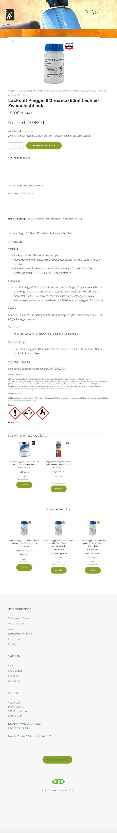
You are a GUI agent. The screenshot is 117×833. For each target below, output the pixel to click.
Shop (19, 91)
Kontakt (12, 644)
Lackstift (29, 91)
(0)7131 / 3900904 (18, 728)
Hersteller (13, 675)
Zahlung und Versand (19, 618)
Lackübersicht (15, 670)
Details (24, 484)
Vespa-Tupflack (46, 91)
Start (11, 91)
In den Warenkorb (44, 145)
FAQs (11, 665)
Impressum (14, 639)
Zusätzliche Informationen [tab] (44, 218)
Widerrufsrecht (16, 623)
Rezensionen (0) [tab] (72, 218)
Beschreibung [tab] (16, 218)
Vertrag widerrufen (57, 759)
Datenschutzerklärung (20, 634)
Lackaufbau (14, 681)
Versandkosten (28, 131)
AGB (10, 628)
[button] (12, 41)
